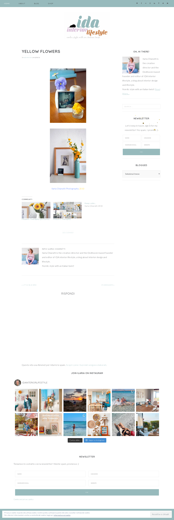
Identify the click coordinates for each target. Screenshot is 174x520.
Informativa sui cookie (62, 515)
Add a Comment (68, 232)
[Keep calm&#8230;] (100, 204)
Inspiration (28, 57)
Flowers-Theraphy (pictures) (35, 219)
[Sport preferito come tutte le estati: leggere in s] (74, 424)
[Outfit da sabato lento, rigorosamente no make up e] (26, 400)
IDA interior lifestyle (87, 25)
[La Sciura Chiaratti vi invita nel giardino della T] (26, 424)
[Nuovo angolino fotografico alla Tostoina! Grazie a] (99, 424)
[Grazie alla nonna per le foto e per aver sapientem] (123, 400)
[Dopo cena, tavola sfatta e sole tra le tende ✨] (147, 424)
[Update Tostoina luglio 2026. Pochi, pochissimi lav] (99, 400)
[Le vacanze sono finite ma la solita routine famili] (50, 400)
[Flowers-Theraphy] (67, 210)
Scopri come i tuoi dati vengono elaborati (86, 365)
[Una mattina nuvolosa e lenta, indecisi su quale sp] (147, 400)
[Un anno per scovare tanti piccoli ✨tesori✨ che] (50, 424)
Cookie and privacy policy (24, 499)
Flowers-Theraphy (62, 219)
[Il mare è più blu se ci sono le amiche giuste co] (123, 424)
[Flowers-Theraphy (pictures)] (36, 210)
